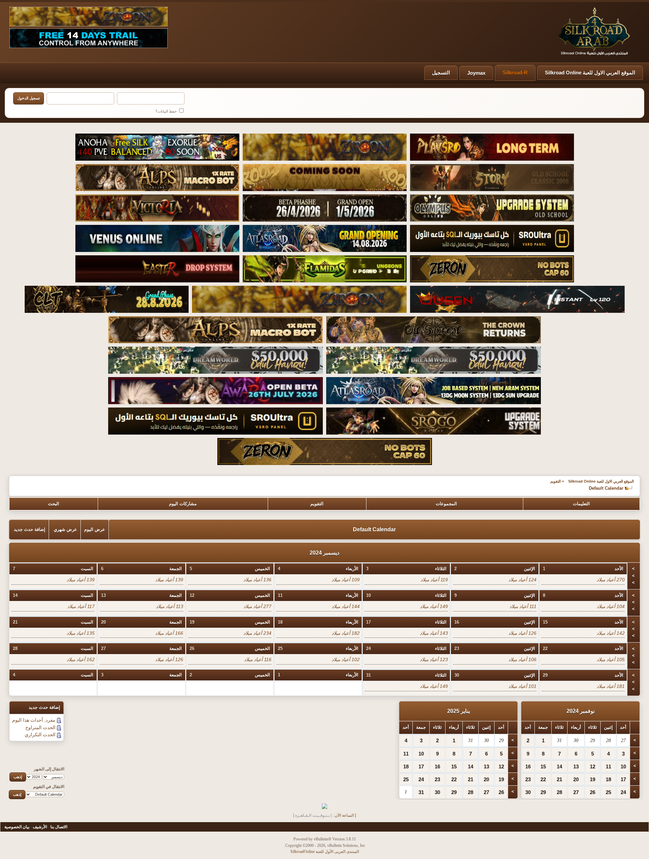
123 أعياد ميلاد (434, 659)
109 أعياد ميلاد (346, 579)
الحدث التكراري (40, 734)
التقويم (555, 481)
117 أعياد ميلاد (81, 606)
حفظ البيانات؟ (166, 111)
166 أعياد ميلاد (169, 633)
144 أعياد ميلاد (346, 606)
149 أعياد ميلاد (434, 606)
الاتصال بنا (58, 827)
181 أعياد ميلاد (611, 686)
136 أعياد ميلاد (257, 579)
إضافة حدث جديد (29, 529)
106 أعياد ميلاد (522, 659)
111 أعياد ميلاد (522, 606)
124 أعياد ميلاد (522, 579)
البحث (53, 503)
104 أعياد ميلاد (611, 606)
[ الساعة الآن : (344, 815)
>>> (633, 575)
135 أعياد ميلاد (81, 633)
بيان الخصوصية (16, 827)
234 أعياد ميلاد (257, 633)
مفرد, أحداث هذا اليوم (33, 720)
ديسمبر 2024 (324, 553)
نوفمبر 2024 (581, 711)
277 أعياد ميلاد (257, 606)
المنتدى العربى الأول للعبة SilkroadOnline (324, 851)
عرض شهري (65, 529)
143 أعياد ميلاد (434, 633)
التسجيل (441, 72)
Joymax (476, 73)
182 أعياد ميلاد (346, 633)
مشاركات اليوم (183, 503)
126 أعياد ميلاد (522, 633)
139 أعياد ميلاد (169, 579)
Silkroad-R (515, 72)
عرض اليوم (94, 529)
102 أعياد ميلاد (346, 659)
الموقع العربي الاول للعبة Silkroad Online (590, 72)
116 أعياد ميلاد (257, 659)
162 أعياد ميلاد (81, 659)
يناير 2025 (458, 711)
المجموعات (446, 503)
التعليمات (581, 503)
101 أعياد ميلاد (522, 686)
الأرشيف (40, 827)
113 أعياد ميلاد (169, 606)
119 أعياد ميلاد (434, 579)
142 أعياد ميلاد (611, 633)
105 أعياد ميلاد (611, 659)
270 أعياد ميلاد (611, 579)
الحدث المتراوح (40, 727)
